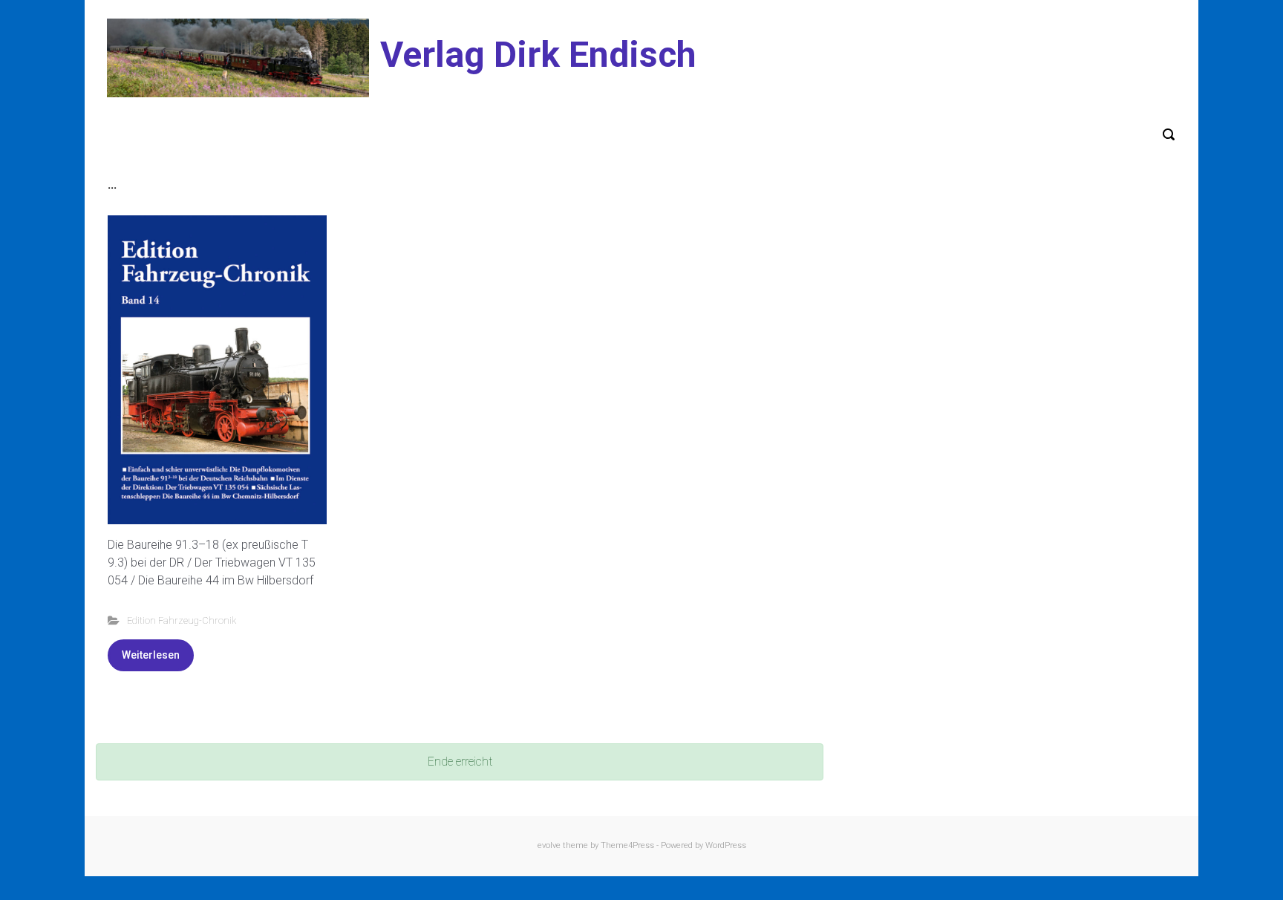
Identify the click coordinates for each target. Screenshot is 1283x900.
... (112, 184)
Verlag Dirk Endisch (538, 54)
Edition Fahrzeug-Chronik (181, 620)
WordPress (725, 845)
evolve (549, 845)
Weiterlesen (151, 655)
